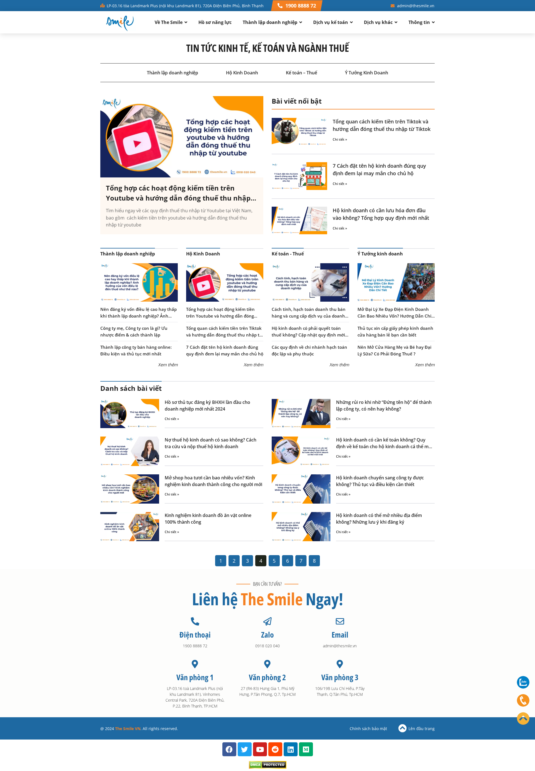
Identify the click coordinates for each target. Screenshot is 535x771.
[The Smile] (119, 22)
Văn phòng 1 (194, 677)
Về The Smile (169, 22)
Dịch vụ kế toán (330, 22)
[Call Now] (523, 700)
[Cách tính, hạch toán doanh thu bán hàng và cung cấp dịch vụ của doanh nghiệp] (310, 282)
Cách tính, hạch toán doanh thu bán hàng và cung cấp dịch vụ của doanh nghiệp (309, 315)
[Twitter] (245, 749)
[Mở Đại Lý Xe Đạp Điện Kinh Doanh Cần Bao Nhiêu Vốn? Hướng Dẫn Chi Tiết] (396, 282)
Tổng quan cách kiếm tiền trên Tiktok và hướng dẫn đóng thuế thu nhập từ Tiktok (224, 334)
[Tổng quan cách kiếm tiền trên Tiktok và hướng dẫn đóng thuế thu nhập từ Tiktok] (299, 131)
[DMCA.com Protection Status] (267, 767)
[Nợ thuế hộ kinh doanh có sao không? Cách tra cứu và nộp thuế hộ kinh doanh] (129, 451)
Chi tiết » (340, 139)
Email (340, 634)
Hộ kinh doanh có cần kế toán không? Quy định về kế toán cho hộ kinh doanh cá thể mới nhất (384, 446)
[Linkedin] (291, 749)
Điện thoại (195, 634)
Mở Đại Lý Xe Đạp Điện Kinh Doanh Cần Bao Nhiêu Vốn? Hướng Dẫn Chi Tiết (394, 315)
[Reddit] (275, 749)
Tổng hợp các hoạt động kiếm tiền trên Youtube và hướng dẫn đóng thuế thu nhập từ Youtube (178, 198)
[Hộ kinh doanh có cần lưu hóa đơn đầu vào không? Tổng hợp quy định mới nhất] (299, 220)
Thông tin (419, 22)
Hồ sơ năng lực (215, 22)
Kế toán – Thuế (301, 73)
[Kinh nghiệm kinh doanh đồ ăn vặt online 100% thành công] (129, 526)
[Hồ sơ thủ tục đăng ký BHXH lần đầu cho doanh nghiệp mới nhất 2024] (129, 413)
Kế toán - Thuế (288, 254)
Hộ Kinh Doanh (242, 73)
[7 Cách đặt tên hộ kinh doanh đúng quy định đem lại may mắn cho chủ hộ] (299, 176)
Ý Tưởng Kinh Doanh (366, 73)
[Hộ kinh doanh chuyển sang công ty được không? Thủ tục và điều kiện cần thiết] (301, 489)
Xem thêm (168, 364)
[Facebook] (229, 749)
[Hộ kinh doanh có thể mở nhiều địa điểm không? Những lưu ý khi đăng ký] (301, 526)
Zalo (267, 634)
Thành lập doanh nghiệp (270, 22)
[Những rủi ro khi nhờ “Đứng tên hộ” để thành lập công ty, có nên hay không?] (301, 413)
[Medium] (306, 749)
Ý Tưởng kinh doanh (380, 254)
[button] (296, 5)
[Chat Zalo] (523, 682)
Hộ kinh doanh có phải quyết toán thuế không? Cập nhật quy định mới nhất (308, 334)
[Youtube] (260, 749)
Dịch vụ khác (378, 22)
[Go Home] (523, 718)
